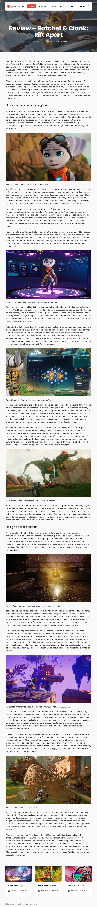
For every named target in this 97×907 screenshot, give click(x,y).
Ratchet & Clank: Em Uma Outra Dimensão (56, 111)
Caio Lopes (36, 41)
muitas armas (58, 327)
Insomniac (10, 70)
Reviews (48, 22)
